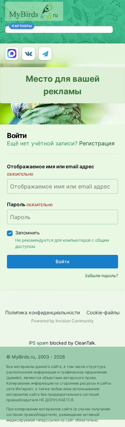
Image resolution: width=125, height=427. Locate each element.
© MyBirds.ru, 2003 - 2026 (35, 357)
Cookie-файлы (103, 312)
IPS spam (38, 343)
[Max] (11, 53)
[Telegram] (45, 53)
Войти (62, 261)
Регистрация (97, 143)
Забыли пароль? (101, 275)
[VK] (28, 53)
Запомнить (27, 232)
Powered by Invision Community (62, 320)
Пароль (30, 204)
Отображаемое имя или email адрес (50, 169)
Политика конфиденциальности (42, 312)
